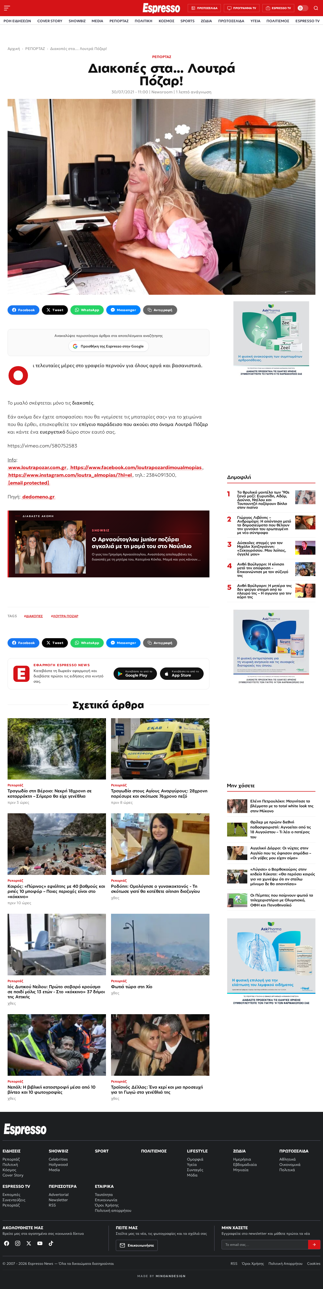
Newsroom (162, 91)
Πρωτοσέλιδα (294, 1150)
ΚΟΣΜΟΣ (166, 21)
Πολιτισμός (154, 1150)
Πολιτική (10, 1164)
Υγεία (192, 1164)
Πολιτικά (287, 1169)
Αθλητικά (287, 1159)
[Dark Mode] (302, 8)
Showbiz (58, 1150)
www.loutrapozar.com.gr (37, 467)
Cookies (313, 1263)
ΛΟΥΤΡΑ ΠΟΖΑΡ (65, 616)
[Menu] (7, 8)
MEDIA (97, 21)
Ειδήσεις (11, 1150)
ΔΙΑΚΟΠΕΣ (34, 616)
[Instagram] (18, 1243)
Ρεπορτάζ (11, 1159)
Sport (102, 1150)
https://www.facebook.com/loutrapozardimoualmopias (136, 467)
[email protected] (28, 483)
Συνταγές (195, 1169)
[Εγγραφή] (314, 1244)
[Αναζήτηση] (315, 8)
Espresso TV (16, 1186)
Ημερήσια (242, 1159)
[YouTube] (40, 1243)
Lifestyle (197, 1150)
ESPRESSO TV (307, 21)
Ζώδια (239, 1150)
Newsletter (58, 1199)
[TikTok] (51, 1243)
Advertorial (59, 1194)
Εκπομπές (11, 1194)
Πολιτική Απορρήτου (285, 1263)
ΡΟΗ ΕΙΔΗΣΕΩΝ (17, 21)
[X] (29, 1243)
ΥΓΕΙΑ (255, 21)
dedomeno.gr (38, 497)
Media (54, 1169)
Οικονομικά (290, 1164)
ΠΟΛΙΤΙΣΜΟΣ (277, 21)
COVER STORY (49, 21)
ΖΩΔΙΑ (206, 21)
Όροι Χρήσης (107, 1205)
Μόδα (192, 1175)
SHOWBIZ (77, 21)
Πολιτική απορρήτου (113, 1210)
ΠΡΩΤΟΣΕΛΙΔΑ (231, 21)
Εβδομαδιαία (245, 1164)
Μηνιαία (241, 1169)
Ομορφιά (195, 1159)
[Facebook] (7, 1243)
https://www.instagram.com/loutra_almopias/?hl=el (70, 475)
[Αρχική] (25, 1129)
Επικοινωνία (106, 1199)
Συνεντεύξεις (14, 1199)
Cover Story (13, 1175)
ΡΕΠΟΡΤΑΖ (119, 21)
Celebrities (58, 1159)
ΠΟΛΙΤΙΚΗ (143, 21)
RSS (52, 1205)
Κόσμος (9, 1169)
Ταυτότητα (104, 1194)
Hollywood (58, 1164)
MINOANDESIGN (171, 1276)
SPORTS (187, 21)
